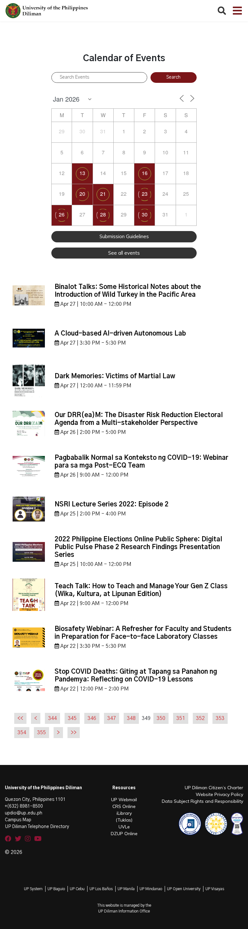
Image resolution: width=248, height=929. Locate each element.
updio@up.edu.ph (23, 813)
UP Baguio (56, 889)
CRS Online (124, 806)
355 (41, 732)
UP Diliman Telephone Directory (37, 826)
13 (82, 173)
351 (180, 718)
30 (145, 214)
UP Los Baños (101, 889)
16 (145, 173)
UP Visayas (214, 889)
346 (92, 718)
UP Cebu (77, 889)
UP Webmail (124, 799)
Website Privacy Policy (219, 794)
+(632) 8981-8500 (24, 806)
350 (161, 718)
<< (20, 718)
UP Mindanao (151, 889)
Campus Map (18, 820)
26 (62, 214)
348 (131, 718)
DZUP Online (124, 833)
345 (72, 718)
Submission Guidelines (124, 236)
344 (52, 718)
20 (82, 193)
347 (111, 718)
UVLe (124, 827)
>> (74, 732)
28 (103, 214)
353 (220, 718)
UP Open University (184, 889)
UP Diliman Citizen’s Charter (214, 788)
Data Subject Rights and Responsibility (202, 801)
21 (103, 193)
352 (200, 718)
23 (145, 193)
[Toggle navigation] (237, 10)
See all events (124, 253)
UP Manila (126, 889)
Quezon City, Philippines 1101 (35, 799)
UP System (33, 889)
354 (21, 732)
